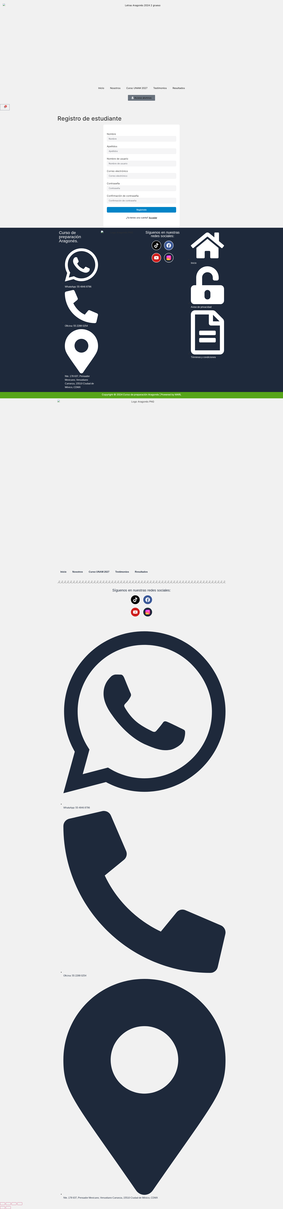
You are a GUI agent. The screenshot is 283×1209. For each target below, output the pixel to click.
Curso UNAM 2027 (136, 88)
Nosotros (115, 88)
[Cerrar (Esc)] (19, 1203)
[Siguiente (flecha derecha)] (8, 1207)
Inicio (101, 88)
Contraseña (113, 183)
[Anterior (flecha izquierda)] (2, 1207)
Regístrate (141, 209)
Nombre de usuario (117, 159)
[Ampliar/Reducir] (2, 1203)
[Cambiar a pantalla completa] (8, 1203)
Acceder (153, 217)
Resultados (179, 88)
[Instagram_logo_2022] (168, 257)
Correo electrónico (117, 171)
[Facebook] (168, 245)
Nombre (111, 134)
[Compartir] (14, 1203)
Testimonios (160, 88)
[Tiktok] (156, 245)
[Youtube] (156, 257)
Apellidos (112, 146)
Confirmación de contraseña (123, 196)
